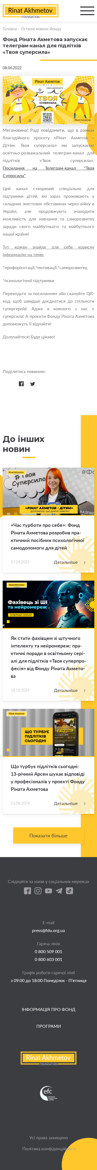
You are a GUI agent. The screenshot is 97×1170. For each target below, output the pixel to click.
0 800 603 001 (48, 959)
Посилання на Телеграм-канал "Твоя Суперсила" (48, 171)
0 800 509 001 (48, 951)
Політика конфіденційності (49, 1148)
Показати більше (48, 835)
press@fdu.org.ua (48, 930)
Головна (10, 29)
